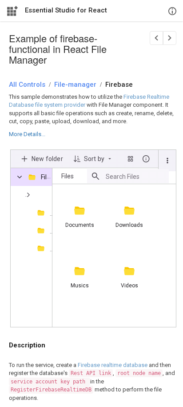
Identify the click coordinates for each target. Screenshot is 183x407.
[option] (79, 214)
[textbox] (137, 176)
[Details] (146, 159)
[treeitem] (33, 212)
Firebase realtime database (112, 365)
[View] (130, 159)
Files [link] (67, 176)
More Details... (27, 134)
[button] (167, 160)
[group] (114, 255)
